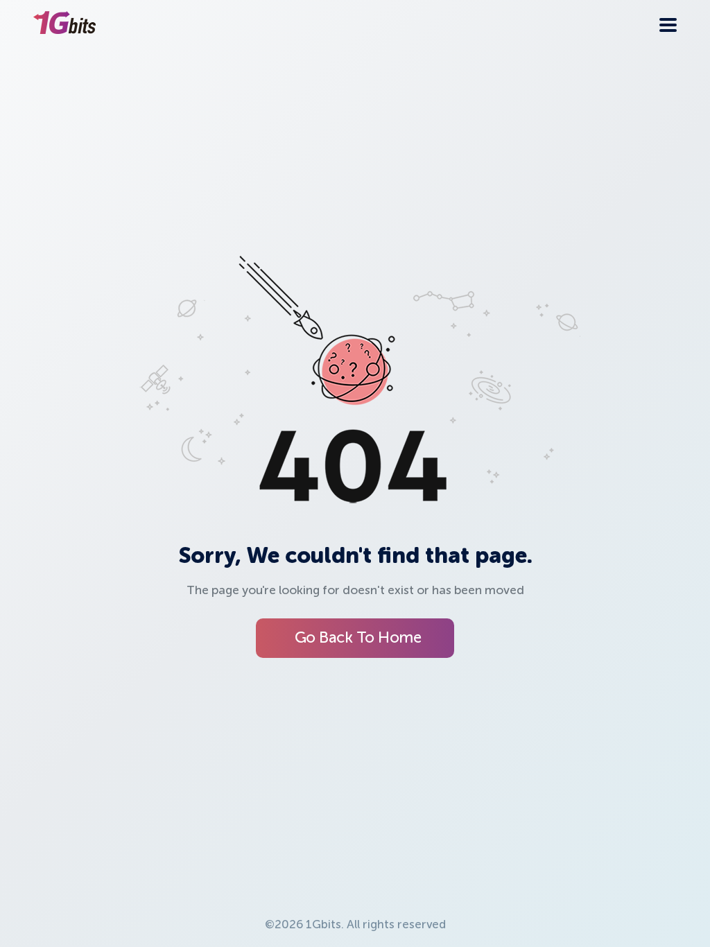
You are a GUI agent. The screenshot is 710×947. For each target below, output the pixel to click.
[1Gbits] (64, 24)
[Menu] (668, 25)
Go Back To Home (358, 638)
